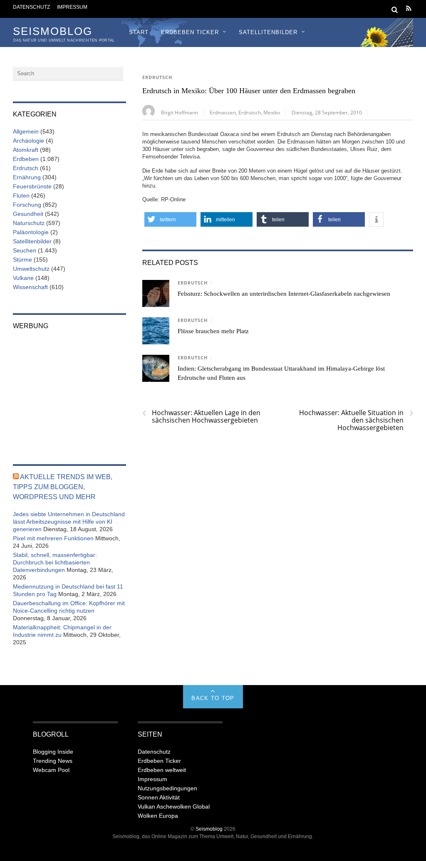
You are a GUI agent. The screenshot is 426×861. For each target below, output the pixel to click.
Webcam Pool (51, 770)
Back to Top (212, 698)
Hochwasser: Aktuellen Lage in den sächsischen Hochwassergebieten (201, 416)
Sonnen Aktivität (159, 797)
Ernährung (27, 177)
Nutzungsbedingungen (167, 788)
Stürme (22, 259)
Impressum (72, 7)
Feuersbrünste (32, 186)
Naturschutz (29, 223)
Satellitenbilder (268, 32)
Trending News (52, 760)
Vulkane (23, 278)
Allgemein (26, 131)
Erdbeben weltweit (162, 770)
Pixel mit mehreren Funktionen (53, 538)
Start (139, 32)
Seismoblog (209, 828)
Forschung (27, 204)
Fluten (21, 195)
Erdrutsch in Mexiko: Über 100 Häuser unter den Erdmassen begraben (248, 91)
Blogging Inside (53, 751)
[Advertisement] (69, 391)
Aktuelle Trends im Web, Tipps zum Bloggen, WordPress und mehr (62, 486)
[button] (170, 219)
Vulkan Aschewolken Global (174, 806)
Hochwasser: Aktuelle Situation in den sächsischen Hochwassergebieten (356, 420)
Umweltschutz (31, 268)
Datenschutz (31, 7)
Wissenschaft (30, 287)
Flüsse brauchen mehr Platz (213, 331)
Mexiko (271, 112)
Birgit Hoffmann (179, 112)
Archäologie (28, 140)
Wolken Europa (158, 815)
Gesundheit (28, 213)
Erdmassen (223, 112)
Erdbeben (26, 159)
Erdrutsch (157, 77)
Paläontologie (31, 232)
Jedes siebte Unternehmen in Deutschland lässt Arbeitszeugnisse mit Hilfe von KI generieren (69, 521)
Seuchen (24, 250)
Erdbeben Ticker (190, 32)
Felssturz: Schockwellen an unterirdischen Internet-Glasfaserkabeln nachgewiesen (284, 293)
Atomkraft (25, 149)
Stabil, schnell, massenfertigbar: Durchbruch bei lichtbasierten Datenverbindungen (55, 562)
